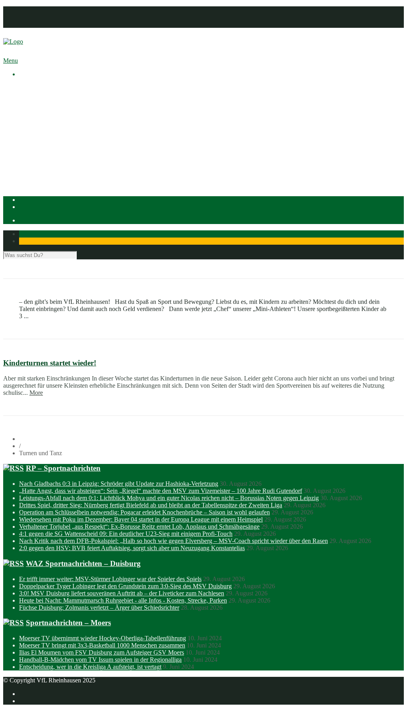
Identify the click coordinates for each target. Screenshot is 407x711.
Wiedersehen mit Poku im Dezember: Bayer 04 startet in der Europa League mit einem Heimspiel (141, 519)
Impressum (33, 9)
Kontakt (29, 24)
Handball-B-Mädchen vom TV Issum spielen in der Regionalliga (100, 659)
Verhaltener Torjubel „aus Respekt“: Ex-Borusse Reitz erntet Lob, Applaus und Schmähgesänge (139, 526)
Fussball (45, 152)
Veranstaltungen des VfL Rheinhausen (83, 102)
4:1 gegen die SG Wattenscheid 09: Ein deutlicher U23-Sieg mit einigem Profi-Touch (126, 533)
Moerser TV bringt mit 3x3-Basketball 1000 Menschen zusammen (102, 645)
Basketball (48, 144)
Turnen (44, 173)
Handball (46, 159)
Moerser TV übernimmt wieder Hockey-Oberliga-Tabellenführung (102, 638)
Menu (10, 60)
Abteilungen (34, 137)
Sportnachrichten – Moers (68, 622)
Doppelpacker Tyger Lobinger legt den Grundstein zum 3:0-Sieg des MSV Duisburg (125, 586)
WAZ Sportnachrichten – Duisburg (83, 563)
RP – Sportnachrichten (63, 468)
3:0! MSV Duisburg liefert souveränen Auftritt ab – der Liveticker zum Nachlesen (121, 593)
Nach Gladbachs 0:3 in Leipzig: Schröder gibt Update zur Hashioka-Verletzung (118, 483)
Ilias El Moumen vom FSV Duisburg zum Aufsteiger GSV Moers (101, 652)
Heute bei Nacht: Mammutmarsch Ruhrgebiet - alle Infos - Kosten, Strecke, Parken (123, 600)
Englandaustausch (57, 116)
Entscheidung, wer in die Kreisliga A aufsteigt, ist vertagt (90, 666)
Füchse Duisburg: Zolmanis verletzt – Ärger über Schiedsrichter (99, 607)
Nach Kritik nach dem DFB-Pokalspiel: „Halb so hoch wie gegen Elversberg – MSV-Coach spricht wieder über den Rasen (173, 540)
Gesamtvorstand (55, 109)
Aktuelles (31, 87)
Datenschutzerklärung (46, 17)
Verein (27, 94)
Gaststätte (31, 180)
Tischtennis (49, 166)
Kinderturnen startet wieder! (49, 363)
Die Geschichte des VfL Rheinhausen (82, 123)
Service (44, 130)
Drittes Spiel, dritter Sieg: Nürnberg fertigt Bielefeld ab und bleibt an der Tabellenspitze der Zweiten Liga (150, 505)
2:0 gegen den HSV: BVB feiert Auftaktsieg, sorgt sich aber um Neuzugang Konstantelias (132, 548)
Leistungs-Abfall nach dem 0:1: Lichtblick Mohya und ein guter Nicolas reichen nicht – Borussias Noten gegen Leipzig (169, 498)
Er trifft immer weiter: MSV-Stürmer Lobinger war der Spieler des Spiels (110, 579)
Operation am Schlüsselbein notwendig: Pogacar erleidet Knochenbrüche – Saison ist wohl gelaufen (144, 512)
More (36, 392)
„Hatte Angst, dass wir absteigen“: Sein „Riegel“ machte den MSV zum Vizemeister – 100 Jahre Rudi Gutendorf (160, 490)
